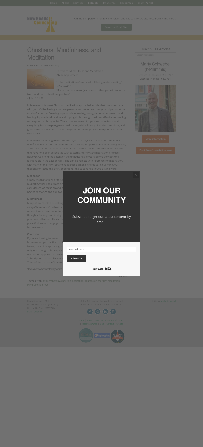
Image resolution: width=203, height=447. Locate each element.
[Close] (136, 175)
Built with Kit (101, 269)
